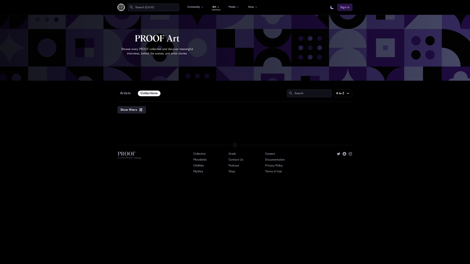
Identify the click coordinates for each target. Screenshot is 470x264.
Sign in (345, 7)
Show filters (128, 109)
